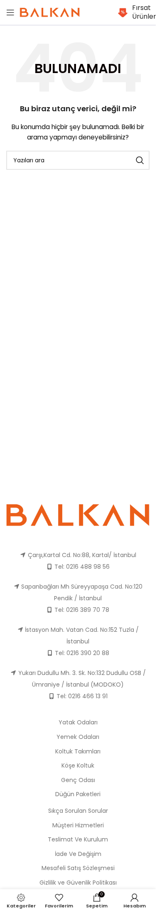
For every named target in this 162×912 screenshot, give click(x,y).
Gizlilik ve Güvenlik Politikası (78, 882)
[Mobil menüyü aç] (10, 12)
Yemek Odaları (77, 737)
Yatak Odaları (78, 722)
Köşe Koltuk (77, 765)
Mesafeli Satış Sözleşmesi (78, 868)
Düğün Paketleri (78, 794)
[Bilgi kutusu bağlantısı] (134, 12)
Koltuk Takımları (78, 751)
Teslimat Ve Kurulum (78, 839)
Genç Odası (78, 780)
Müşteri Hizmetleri (78, 825)
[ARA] (140, 160)
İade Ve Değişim (78, 854)
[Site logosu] (50, 12)
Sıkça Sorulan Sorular (78, 811)
